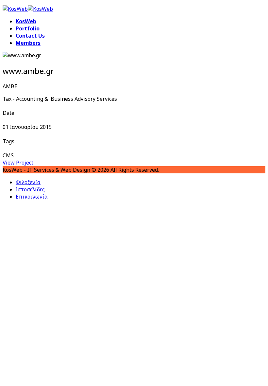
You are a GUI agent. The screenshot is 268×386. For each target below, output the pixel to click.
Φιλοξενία (28, 182)
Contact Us (30, 35)
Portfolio (28, 28)
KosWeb (26, 21)
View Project (18, 162)
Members (28, 42)
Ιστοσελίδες (30, 189)
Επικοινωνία (32, 196)
